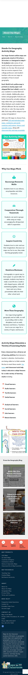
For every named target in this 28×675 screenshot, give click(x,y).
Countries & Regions (8, 559)
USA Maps (5, 555)
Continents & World (7, 561)
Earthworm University (8, 577)
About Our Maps (7, 588)
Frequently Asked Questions (10, 602)
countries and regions (9, 125)
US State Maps (6, 557)
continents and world (13, 123)
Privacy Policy (6, 593)
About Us (4, 586)
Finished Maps (6, 575)
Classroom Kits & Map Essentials (12, 566)
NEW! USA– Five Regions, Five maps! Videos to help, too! (14, 473)
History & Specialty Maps (9, 564)
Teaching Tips (6, 573)
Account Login (6, 608)
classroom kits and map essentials (13, 130)
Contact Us (5, 604)
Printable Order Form (8, 606)
